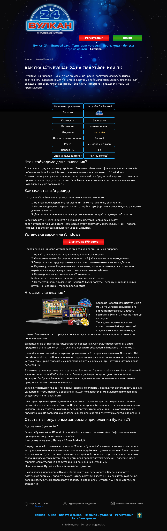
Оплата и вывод (70, 514)
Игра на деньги (76, 49)
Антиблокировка (83, 518)
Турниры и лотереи (86, 45)
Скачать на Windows (83, 241)
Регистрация (94, 37)
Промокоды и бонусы (118, 45)
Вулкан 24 (40, 45)
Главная (39, 514)
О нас (52, 514)
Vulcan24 (99, 132)
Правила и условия (98, 514)
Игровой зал (60, 45)
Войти (127, 37)
